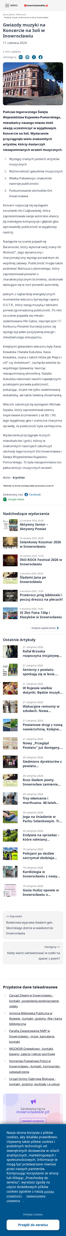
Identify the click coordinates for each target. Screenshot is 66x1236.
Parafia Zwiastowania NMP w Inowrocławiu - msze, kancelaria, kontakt (32, 1036)
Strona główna (9, 14)
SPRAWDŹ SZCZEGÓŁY (32, 1121)
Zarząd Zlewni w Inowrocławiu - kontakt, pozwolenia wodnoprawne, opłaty (34, 1000)
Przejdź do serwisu (33, 1225)
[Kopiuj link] (21, 57)
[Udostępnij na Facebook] (40, 57)
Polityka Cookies (33, 1214)
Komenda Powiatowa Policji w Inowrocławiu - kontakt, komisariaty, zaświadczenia (34, 1066)
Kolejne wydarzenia (44, 628)
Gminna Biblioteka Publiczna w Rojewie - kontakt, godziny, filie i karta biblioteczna (35, 1018)
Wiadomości (21, 14)
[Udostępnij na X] (34, 57)
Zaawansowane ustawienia (26, 1198)
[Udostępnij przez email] (27, 57)
